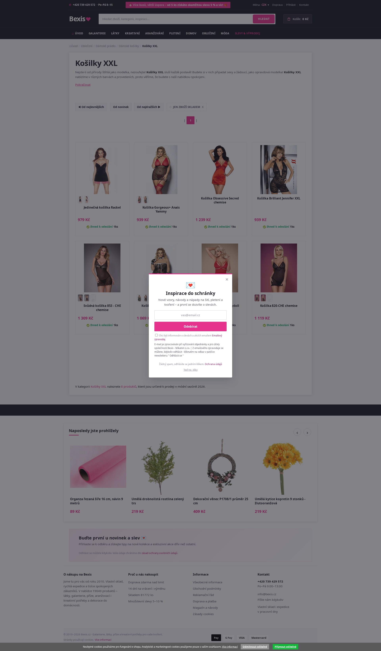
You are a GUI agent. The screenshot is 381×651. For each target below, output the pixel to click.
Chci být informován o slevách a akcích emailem (188, 337)
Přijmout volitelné (285, 646)
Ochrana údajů (213, 364)
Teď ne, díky (191, 370)
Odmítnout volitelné (255, 646)
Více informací (230, 646)
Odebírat (190, 326)
